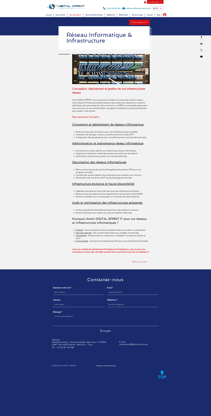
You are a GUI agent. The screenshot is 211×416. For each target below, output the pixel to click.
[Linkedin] (201, 43)
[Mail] (123, 8)
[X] (201, 50)
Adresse (56, 300)
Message (57, 312)
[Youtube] (201, 56)
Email (109, 288)
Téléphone (111, 300)
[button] (145, 1)
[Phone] (104, 8)
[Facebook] (201, 37)
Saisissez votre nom (61, 288)
